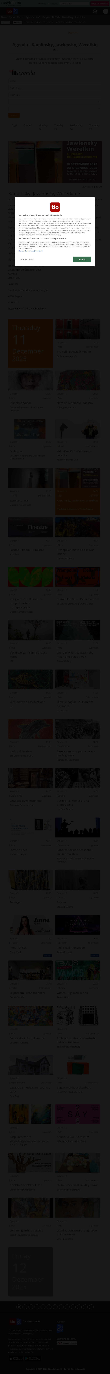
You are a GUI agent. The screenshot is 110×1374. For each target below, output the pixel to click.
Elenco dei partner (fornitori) (31, 251)
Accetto (82, 259)
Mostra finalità (28, 259)
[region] (55, 231)
